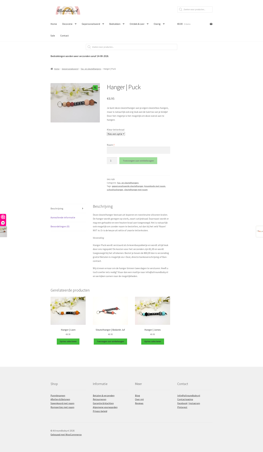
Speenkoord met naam (62, 403)
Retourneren (99, 399)
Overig (157, 23)
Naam (111, 144)
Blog (137, 395)
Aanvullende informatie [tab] (63, 217)
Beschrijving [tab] (57, 208)
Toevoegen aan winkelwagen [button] (110, 341)
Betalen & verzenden (103, 395)
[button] (95, 87)
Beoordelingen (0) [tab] (60, 226)
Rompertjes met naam (62, 407)
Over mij (139, 399)
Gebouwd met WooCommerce (66, 434)
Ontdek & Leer (137, 23)
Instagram (194, 403)
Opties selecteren (68, 341)
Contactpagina (185, 399)
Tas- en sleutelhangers (91, 68)
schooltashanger (115, 189)
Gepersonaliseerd (91, 23)
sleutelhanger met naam (136, 189)
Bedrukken (114, 23)
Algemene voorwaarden (105, 407)
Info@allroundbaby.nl (188, 395)
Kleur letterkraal (115, 129)
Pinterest (182, 407)
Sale (53, 35)
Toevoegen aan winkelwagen (138, 160)
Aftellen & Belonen (60, 399)
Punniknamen (58, 395)
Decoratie (67, 23)
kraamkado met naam (154, 186)
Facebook (182, 403)
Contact (64, 35)
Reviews (139, 403)
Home (54, 23)
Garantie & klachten (103, 403)
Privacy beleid (100, 411)
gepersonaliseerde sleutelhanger (127, 186)
